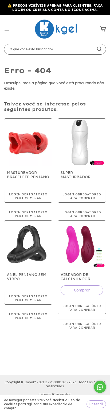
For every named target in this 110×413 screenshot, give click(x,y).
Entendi (96, 404)
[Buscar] (99, 49)
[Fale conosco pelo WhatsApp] (100, 387)
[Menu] (7, 29)
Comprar (82, 290)
